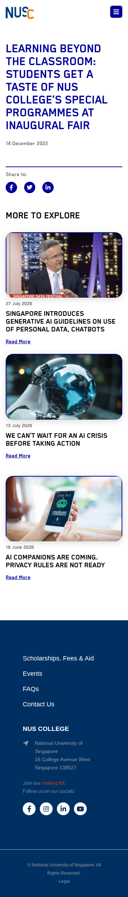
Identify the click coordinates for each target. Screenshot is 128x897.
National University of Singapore (63, 864)
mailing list (53, 783)
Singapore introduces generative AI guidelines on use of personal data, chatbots (61, 322)
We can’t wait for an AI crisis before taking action (56, 440)
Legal (64, 881)
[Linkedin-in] (63, 808)
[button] (11, 187)
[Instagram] (46, 808)
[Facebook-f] (29, 808)
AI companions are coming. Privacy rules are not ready (55, 561)
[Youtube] (80, 808)
